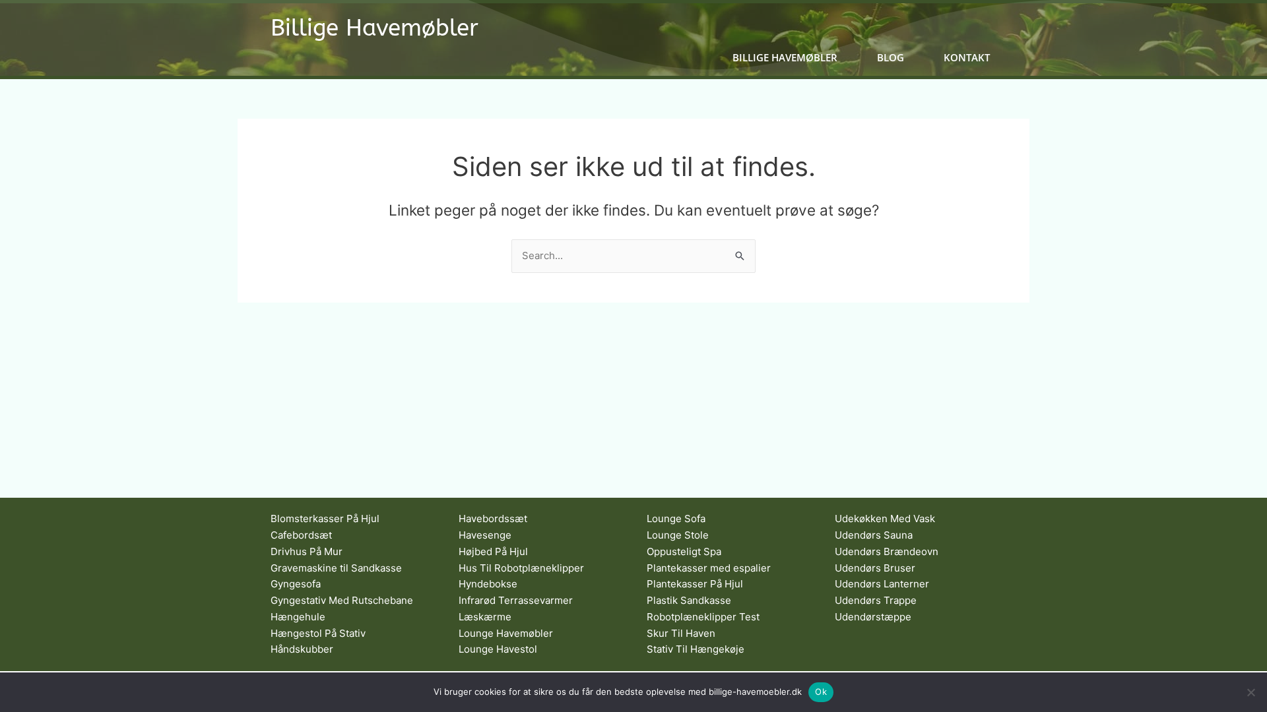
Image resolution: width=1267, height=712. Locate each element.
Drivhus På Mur (306, 551)
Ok (821, 691)
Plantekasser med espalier (709, 568)
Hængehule (298, 616)
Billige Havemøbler (374, 28)
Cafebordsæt (301, 535)
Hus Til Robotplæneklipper (521, 568)
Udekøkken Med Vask (885, 518)
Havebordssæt (493, 518)
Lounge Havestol (498, 649)
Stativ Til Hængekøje (695, 649)
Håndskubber (302, 649)
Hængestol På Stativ (318, 633)
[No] (1250, 692)
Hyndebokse (488, 584)
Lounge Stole (678, 535)
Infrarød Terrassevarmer (516, 600)
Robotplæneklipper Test (703, 616)
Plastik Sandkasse (689, 600)
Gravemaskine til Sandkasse (336, 568)
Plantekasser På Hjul (695, 584)
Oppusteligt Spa (684, 551)
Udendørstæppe (873, 616)
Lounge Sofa (676, 518)
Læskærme (485, 616)
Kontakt (967, 58)
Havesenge (485, 535)
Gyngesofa (296, 584)
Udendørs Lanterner (882, 584)
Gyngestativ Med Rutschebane (342, 600)
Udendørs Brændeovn (886, 551)
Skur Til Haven (681, 633)
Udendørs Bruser (875, 568)
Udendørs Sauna (874, 535)
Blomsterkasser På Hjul (325, 518)
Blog (890, 58)
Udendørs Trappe (876, 600)
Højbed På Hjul (493, 551)
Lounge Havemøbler (506, 633)
